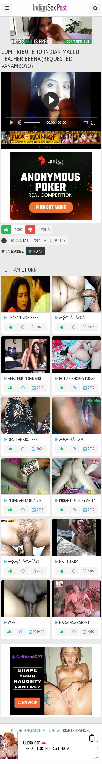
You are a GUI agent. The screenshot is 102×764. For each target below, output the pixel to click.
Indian (37, 251)
